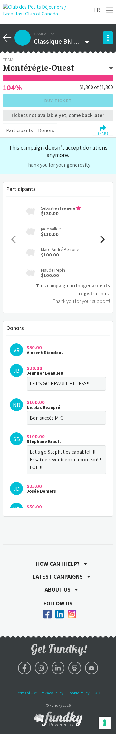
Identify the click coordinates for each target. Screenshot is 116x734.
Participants (19, 130)
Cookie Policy (78, 693)
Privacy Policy (52, 693)
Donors (46, 130)
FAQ (96, 693)
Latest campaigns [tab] (58, 576)
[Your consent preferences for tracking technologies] (105, 723)
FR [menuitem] (97, 9)
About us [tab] (58, 589)
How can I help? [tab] (58, 563)
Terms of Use (26, 693)
